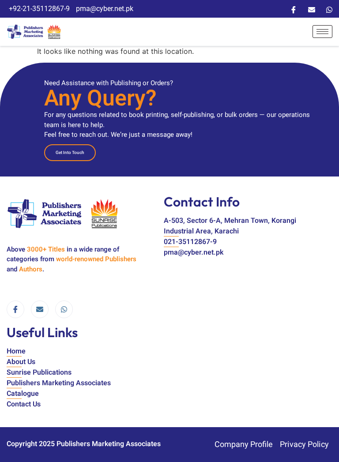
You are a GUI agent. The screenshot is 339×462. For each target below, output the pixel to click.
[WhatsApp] (329, 9)
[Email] (311, 9)
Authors (30, 269)
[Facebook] (293, 9)
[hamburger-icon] (322, 31)
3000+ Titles (46, 249)
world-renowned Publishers (96, 259)
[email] (40, 309)
